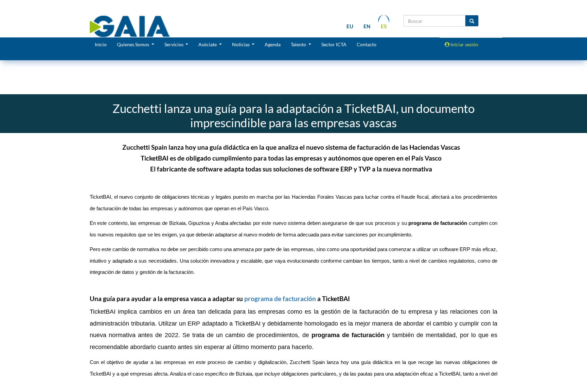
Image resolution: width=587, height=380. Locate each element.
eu (349, 26)
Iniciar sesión (463, 44)
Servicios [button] (174, 44)
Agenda (273, 44)
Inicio (101, 44)
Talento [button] (299, 44)
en (366, 26)
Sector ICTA (333, 44)
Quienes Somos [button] (133, 44)
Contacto (366, 44)
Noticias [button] (241, 44)
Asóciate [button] (208, 44)
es (384, 26)
